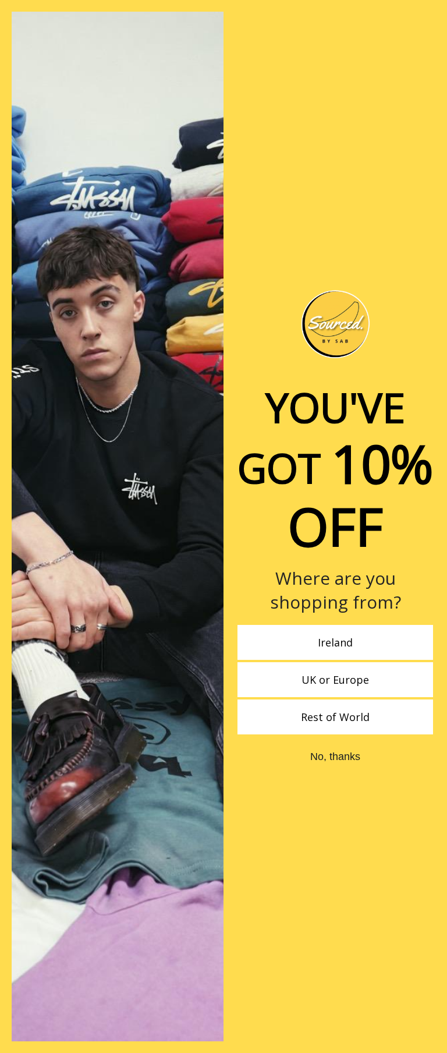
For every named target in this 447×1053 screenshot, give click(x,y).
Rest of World (335, 717)
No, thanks (335, 756)
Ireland (335, 642)
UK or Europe (335, 680)
